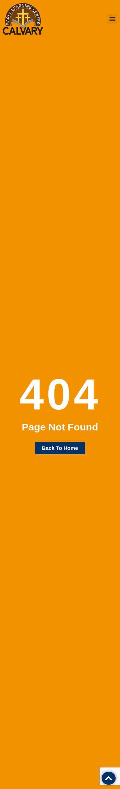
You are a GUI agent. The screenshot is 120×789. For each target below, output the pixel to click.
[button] (112, 19)
